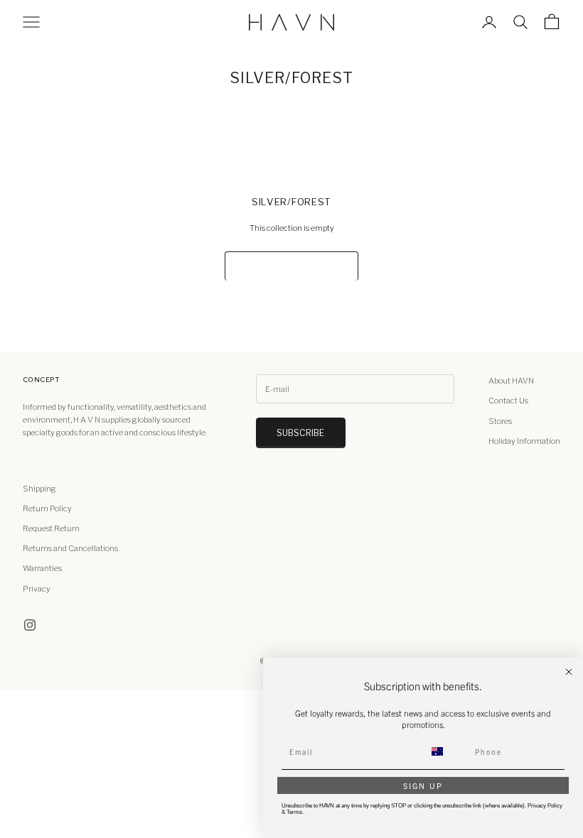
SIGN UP (423, 785)
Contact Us (508, 401)
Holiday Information (524, 441)
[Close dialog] (569, 672)
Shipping (39, 489)
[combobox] (446, 751)
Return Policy (47, 508)
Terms (294, 812)
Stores (500, 421)
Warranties (42, 568)
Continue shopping (291, 266)
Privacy (36, 589)
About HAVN (511, 381)
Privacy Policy (545, 805)
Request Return (51, 528)
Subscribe (301, 433)
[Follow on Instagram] (30, 625)
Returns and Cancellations (70, 548)
